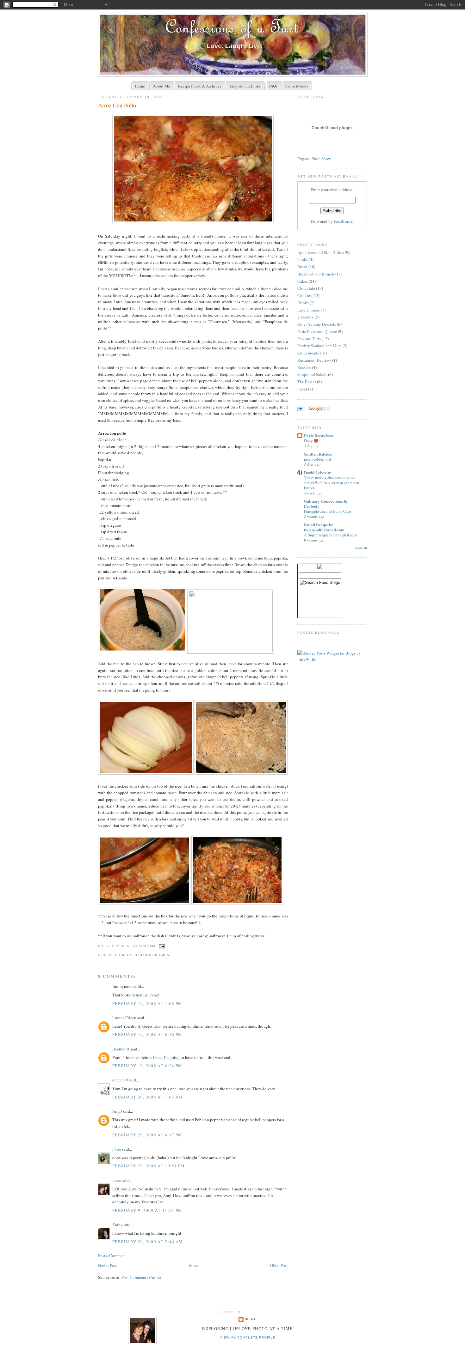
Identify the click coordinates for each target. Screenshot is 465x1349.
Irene (116, 1180)
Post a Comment (112, 1255)
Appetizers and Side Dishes (320, 252)
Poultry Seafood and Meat (143, 955)
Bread (302, 266)
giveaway (305, 317)
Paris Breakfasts (318, 436)
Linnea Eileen (124, 1017)
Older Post (279, 1265)
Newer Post (107, 1265)
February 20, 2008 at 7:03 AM (147, 1097)
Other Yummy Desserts (316, 324)
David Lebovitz (317, 472)
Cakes (302, 281)
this (110, 420)
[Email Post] (161, 946)
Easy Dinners (308, 310)
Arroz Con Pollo (117, 105)
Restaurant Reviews (314, 360)
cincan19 (120, 1080)
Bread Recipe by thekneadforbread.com (324, 527)
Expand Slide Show (314, 158)
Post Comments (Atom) (141, 1277)
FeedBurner (344, 221)
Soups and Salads (312, 374)
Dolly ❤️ (311, 440)
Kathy (117, 1224)
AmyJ (117, 1111)
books (302, 259)
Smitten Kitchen (318, 454)
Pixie (116, 1149)
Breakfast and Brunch (315, 274)
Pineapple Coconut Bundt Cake (327, 511)
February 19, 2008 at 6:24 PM (147, 1065)
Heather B (120, 1049)
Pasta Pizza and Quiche (317, 331)
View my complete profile (247, 1337)
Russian (304, 367)
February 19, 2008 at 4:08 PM (147, 1003)
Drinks (303, 302)
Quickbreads (308, 353)
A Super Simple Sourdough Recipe (330, 534)
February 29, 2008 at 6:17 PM (147, 1135)
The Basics (306, 381)
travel (302, 389)
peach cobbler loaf (317, 459)
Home (194, 1265)
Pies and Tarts (309, 339)
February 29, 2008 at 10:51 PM (148, 1166)
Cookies (304, 295)
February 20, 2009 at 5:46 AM (147, 1241)
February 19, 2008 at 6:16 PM (147, 1034)
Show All (361, 548)
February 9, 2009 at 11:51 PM (147, 1210)
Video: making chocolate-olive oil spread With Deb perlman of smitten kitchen (331, 482)
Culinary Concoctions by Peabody (326, 503)
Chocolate (306, 288)
